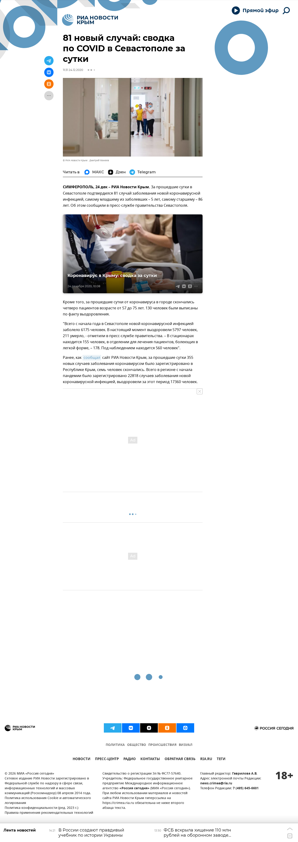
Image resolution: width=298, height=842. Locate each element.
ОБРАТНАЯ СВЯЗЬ (180, 759)
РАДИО (129, 759)
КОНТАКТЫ (150, 759)
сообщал (92, 357)
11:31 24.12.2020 (73, 70)
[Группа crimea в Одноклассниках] (167, 728)
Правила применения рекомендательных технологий (49, 813)
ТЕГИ (221, 759)
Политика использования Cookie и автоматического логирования (48, 801)
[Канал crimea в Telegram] (113, 728)
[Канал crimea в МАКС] (185, 728)
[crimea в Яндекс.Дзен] (149, 728)
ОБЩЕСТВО (136, 745)
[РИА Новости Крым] (90, 20)
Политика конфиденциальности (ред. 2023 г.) (41, 808)
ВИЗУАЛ (185, 745)
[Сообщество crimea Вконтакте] (131, 728)
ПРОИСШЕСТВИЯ (162, 745)
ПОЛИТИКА (115, 745)
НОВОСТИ (81, 759)
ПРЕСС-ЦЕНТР (107, 759)
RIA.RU (206, 759)
